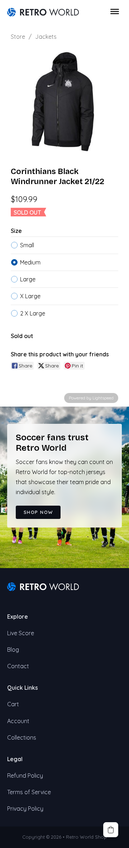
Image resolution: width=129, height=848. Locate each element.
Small (27, 245)
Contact (18, 666)
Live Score (20, 633)
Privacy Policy (25, 808)
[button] (110, 829)
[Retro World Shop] (43, 11)
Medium (30, 262)
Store (18, 36)
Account (18, 721)
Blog (13, 649)
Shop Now (38, 512)
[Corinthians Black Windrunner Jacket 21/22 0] (64, 102)
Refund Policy (25, 775)
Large (27, 279)
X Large (30, 296)
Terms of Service (29, 792)
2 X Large (32, 313)
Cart (13, 704)
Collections (21, 737)
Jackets (46, 36)
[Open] (114, 11)
